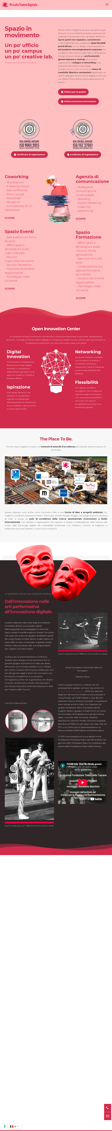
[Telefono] (107, 1108)
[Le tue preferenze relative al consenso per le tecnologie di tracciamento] (4, 1126)
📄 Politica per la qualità (73, 92)
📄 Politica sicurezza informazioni (78, 101)
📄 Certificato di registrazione (29, 154)
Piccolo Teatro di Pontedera (71, 691)
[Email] (107, 1116)
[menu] (107, 4)
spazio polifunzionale (76, 69)
